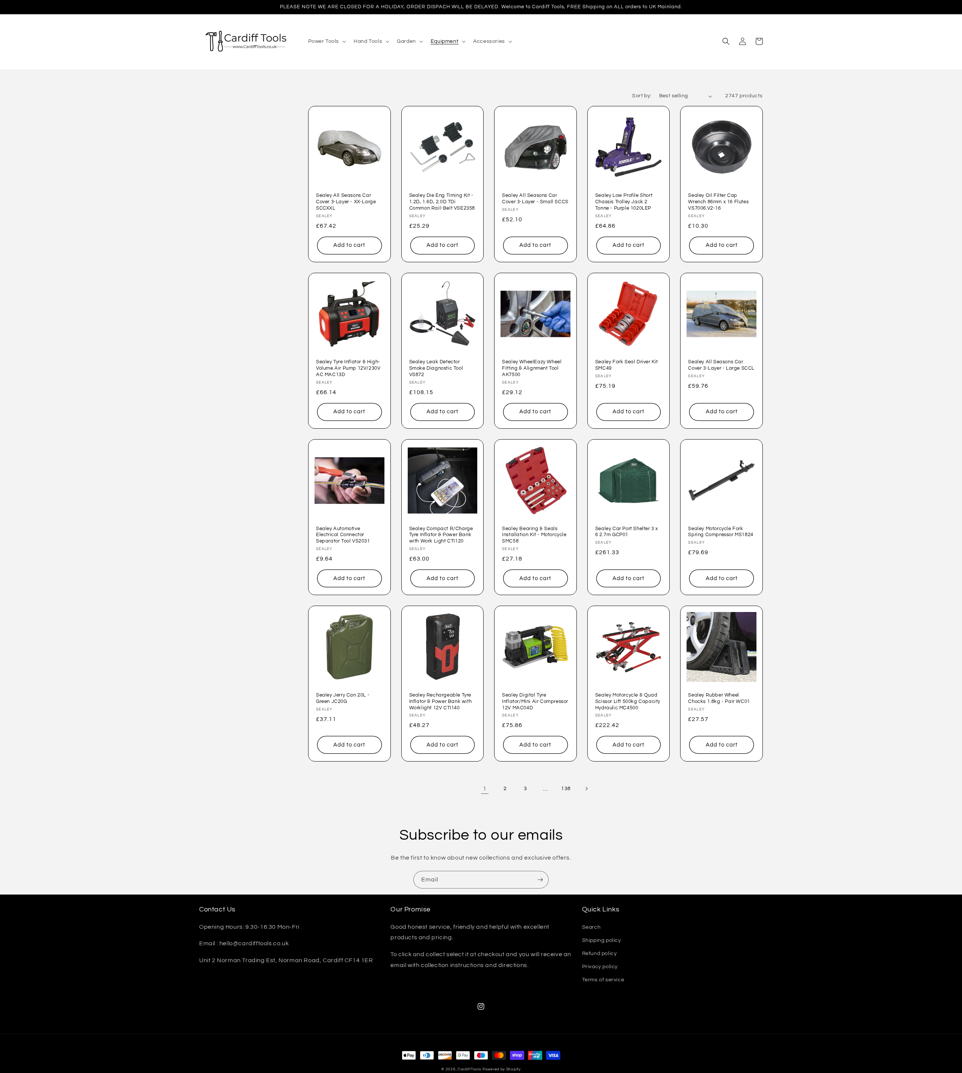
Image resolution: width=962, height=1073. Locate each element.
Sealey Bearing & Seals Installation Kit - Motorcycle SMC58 (534, 535)
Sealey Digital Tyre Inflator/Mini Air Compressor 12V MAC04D (535, 701)
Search (591, 927)
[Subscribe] (540, 880)
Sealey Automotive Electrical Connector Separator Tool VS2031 (343, 535)
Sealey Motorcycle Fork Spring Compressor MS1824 (720, 532)
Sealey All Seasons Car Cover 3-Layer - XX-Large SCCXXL (346, 202)
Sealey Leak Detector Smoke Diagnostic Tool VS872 (436, 368)
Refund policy (599, 953)
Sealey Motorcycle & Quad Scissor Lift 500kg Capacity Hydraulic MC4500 (627, 701)
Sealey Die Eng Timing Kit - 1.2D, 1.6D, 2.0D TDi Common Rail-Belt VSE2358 (442, 202)
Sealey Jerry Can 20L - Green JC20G (342, 698)
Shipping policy (601, 940)
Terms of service (603, 979)
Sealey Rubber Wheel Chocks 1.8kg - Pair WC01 (719, 698)
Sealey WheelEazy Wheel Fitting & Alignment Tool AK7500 (531, 368)
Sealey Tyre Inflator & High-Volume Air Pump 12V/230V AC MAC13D (348, 368)
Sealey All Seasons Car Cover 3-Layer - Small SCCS (535, 198)
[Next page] (586, 788)
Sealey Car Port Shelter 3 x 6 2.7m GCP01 (626, 532)
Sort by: (641, 95)
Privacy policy (600, 966)
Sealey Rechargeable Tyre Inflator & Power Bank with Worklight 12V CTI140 (440, 701)
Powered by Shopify (502, 1069)
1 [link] (485, 789)
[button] (326, 41)
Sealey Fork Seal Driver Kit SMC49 (626, 365)
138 (566, 788)
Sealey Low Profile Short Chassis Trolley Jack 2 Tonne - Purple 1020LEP (623, 202)
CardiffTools (469, 1069)
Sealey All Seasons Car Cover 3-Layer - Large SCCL (721, 365)
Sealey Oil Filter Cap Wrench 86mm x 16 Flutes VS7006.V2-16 (718, 202)
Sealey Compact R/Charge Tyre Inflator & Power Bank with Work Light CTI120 (441, 535)
